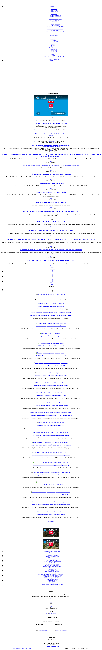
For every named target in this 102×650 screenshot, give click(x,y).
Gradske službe (54, 21)
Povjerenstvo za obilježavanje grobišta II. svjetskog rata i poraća (52, 574)
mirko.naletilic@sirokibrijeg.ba (61, 630)
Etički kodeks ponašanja (55, 17)
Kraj (52, 284)
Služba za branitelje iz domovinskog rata (55, 29)
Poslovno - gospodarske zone (53, 37)
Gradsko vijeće (54, 14)
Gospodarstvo (53, 44)
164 (52, 277)
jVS (46, 613)
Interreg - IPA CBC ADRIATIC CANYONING (52, 584)
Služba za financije (55, 25)
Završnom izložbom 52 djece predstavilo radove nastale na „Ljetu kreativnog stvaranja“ (51, 315)
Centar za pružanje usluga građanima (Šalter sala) (55, 31)
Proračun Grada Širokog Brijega (52, 565)
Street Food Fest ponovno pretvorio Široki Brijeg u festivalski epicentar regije (51, 465)
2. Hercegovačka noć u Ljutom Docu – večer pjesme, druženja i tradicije (51, 405)
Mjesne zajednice (54, 49)
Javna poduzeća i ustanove (54, 34)
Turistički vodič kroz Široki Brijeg (53, 52)
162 (52, 275)
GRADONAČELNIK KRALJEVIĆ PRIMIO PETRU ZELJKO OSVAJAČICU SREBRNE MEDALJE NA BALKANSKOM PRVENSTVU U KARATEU (51, 239)
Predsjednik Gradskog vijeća (53, 12)
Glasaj (51, 598)
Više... (51, 150)
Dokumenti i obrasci (52, 557)
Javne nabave (52, 559)
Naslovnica (52, 6)
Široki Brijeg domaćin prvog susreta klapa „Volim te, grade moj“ (51, 355)
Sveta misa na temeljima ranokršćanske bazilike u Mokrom (51, 514)
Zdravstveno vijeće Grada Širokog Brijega (52, 575)
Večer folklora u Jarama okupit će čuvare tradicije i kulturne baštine (51, 375)
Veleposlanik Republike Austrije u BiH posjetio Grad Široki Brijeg (51, 123)
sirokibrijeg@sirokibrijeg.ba (53, 646)
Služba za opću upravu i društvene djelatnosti (55, 22)
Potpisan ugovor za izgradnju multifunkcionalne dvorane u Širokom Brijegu (51, 134)
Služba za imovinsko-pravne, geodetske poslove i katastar (55, 27)
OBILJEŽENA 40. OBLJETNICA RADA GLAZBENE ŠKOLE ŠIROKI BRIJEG (51, 260)
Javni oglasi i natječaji (54, 35)
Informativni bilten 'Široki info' (52, 562)
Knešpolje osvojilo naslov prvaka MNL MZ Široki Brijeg (51, 306)
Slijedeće (52, 282)
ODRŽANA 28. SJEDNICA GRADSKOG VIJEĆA (51, 192)
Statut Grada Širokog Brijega (52, 564)
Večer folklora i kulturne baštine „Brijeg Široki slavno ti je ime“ (51, 395)
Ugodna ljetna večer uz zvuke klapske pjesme (51, 336)
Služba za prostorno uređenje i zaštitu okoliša (55, 26)
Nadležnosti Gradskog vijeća (55, 15)
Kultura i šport (53, 46)
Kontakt (52, 61)
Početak (52, 267)
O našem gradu (52, 39)
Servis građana (54, 57)
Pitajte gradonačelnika (55, 10)
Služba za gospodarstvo (55, 24)
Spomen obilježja (54, 50)
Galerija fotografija (53, 51)
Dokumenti (52, 60)
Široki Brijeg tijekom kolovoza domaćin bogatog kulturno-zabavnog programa (51, 435)
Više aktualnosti (51, 521)
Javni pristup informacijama (54, 59)
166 (52, 280)
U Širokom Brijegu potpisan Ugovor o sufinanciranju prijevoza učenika (51, 174)
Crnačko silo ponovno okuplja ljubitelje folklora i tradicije (51, 425)
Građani (52, 54)
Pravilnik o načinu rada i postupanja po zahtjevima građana (54, 56)
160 (52, 272)
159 (52, 271)
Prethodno (52, 269)
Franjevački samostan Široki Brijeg (52, 571)
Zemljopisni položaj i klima (54, 41)
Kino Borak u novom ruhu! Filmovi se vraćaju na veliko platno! (51, 297)
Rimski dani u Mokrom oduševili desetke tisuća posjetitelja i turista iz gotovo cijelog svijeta (51, 415)
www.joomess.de (52, 613)
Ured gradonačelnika (54, 11)
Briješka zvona (52, 569)
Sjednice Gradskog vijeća (55, 20)
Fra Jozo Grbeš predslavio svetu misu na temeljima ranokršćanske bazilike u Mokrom (51, 475)
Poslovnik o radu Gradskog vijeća (55, 19)
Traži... (44, 4)
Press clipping (52, 583)
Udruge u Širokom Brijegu (52, 579)
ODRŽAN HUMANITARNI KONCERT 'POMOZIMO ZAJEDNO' (51, 145)
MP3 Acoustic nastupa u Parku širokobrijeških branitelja (51, 345)
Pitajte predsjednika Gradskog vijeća (52, 551)
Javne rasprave (54, 36)
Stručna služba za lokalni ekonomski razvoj (55, 32)
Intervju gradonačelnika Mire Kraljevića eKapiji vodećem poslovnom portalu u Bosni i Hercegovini (51, 165)
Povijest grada (53, 40)
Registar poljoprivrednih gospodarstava (52, 576)
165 (52, 279)
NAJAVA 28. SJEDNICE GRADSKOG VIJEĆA (51, 221)
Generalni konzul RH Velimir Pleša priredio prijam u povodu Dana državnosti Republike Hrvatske (51, 211)
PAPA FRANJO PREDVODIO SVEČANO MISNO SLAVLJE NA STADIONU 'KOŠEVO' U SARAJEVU (51, 250)
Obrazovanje (53, 45)
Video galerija (52, 581)
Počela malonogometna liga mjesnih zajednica (51, 183)
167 (52, 281)
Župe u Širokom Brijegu (53, 47)
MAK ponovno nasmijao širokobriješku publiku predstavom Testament (51, 385)
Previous (50, 141)
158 (52, 270)
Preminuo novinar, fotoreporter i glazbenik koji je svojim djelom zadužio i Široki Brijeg (51, 494)
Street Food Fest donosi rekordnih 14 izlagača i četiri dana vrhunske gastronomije (51, 504)
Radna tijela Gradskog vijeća (55, 16)
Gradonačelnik (54, 9)
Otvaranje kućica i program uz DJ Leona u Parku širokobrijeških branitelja (51, 365)
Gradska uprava (52, 7)
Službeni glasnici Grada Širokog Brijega (52, 561)
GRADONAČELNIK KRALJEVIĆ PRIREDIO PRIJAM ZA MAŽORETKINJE (51, 230)
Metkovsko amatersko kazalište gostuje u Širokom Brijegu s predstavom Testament (51, 445)
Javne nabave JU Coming (52, 560)
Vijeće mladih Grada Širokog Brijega (52, 577)
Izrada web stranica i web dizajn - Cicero (22, 648)
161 (52, 274)
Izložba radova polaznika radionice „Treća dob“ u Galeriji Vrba (51, 484)
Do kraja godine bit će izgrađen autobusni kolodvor (51, 202)
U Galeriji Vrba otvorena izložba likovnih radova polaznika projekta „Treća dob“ (51, 455)
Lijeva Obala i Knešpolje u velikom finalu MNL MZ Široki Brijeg (51, 326)
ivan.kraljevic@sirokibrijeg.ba (43, 630)
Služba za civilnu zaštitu (55, 30)
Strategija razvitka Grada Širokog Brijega (52, 566)
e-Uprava (54, 55)
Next (53, 141)
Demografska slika (53, 42)
